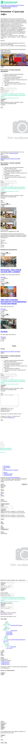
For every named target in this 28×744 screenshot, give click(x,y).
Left (2, 619)
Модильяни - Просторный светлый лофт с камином (11, 271)
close (2, 742)
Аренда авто (9, 648)
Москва (5, 472)
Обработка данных (8, 473)
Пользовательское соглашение (10, 470)
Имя (2, 87)
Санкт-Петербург (7, 475)
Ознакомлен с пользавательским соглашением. (13, 93)
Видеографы (9, 633)
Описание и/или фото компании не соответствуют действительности (12, 77)
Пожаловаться (21, 53)
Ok (1, 107)
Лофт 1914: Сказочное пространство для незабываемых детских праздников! (13, 301)
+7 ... (2, 278)
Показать (6, 155)
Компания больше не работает (12, 82)
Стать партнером (11, 5)
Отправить (3, 99)
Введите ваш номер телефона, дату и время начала (13, 580)
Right (5, 619)
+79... (2, 155)
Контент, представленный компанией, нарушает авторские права (13, 75)
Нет (4, 485)
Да (1, 485)
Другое (6, 85)
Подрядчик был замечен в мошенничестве (15, 83)
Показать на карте (13, 153)
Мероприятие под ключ (6, 614)
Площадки (3, 277)
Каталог (5, 5)
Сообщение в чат (5, 157)
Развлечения (9, 634)
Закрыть (3, 673)
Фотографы (9, 631)
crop (6, 742)
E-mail (2, 89)
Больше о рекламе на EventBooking (9, 53)
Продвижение (8, 6)
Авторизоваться (4, 529)
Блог (2, 5)
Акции (17, 5)
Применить (24, 484)
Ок (1, 494)
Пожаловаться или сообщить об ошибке (10, 158)
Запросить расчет (6, 7)
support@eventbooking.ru (14, 477)
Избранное (14, 6)
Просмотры (3, 204)
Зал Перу (4, 331)
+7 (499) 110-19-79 (5, 661)
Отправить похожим (7, 602)
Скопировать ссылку (5, 52)
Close (2, 66)
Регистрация (6, 466)
